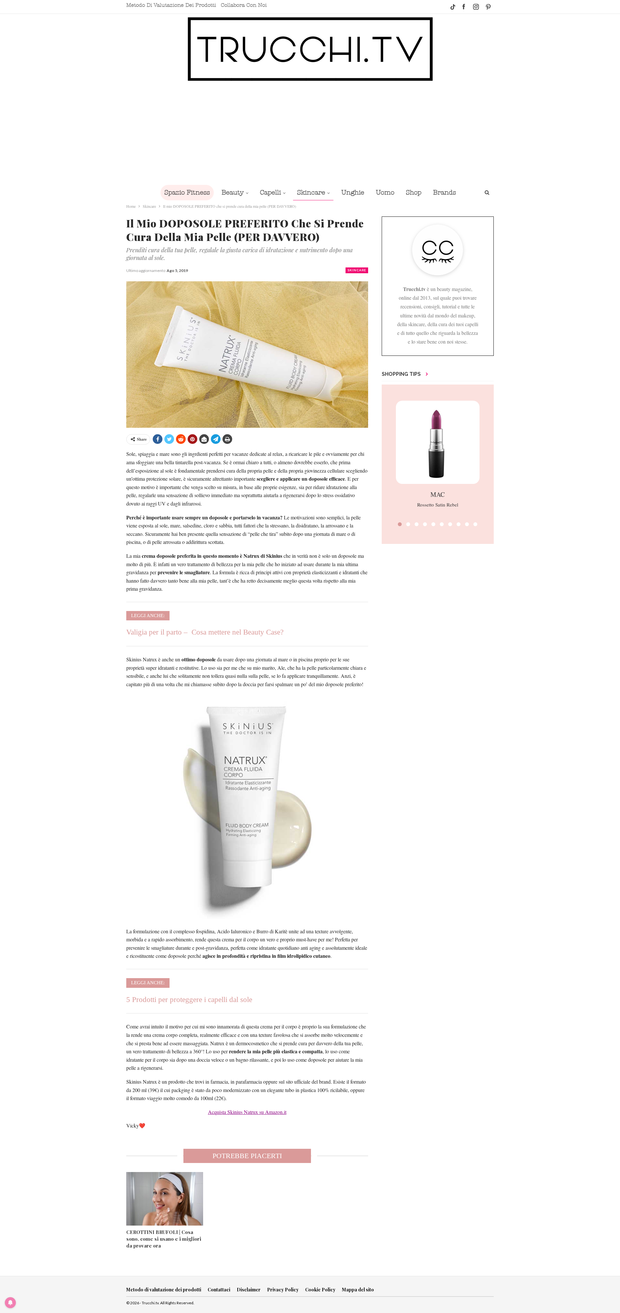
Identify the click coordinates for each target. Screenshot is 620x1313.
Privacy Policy (283, 1290)
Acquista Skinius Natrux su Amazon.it (247, 1111)
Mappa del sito (358, 1290)
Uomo (385, 192)
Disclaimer (249, 1290)
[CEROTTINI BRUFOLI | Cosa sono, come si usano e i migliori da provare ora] (164, 1199)
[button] (400, 524)
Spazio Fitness (187, 192)
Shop (413, 192)
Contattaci (219, 1290)
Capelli (270, 192)
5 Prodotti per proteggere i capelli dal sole (189, 1000)
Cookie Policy (320, 1290)
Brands (444, 192)
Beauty (233, 192)
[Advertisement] (310, 133)
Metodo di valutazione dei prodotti (171, 5)
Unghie (352, 192)
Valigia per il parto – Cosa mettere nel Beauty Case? (205, 632)
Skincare (311, 192)
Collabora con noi (244, 5)
